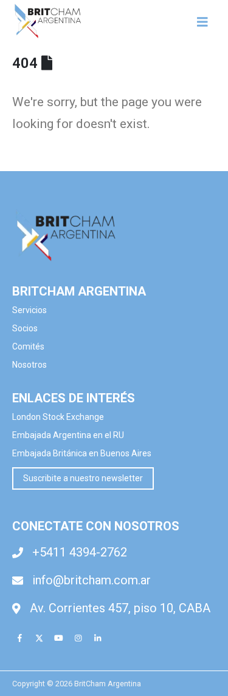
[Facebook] (19, 637)
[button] (206, 22)
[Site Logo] (48, 21)
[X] (39, 637)
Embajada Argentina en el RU (68, 435)
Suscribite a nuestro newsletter (83, 478)
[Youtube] (58, 637)
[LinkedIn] (97, 637)
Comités (29, 346)
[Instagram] (78, 637)
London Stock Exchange (58, 417)
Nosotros (29, 365)
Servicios (29, 310)
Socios (25, 328)
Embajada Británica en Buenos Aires (81, 453)
